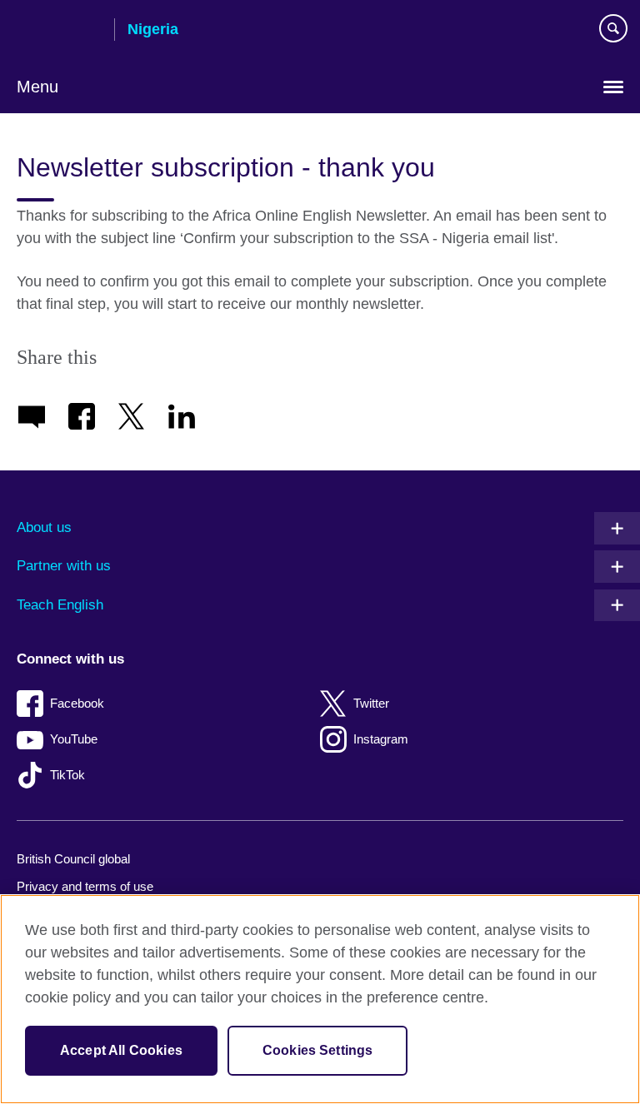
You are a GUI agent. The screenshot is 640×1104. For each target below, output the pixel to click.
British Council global (73, 859)
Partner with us (64, 566)
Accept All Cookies (121, 1050)
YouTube (74, 739)
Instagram (380, 739)
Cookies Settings (317, 1050)
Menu (37, 86)
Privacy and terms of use (85, 886)
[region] (320, 999)
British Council (59, 30)
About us (44, 527)
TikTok (67, 775)
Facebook (77, 703)
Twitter (371, 703)
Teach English (60, 605)
